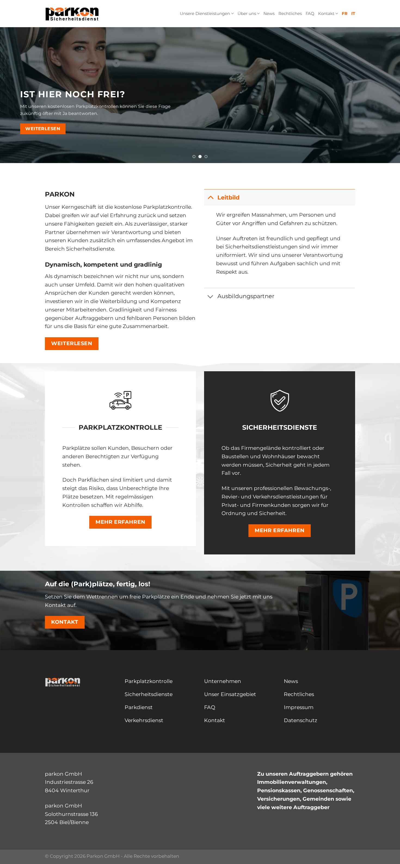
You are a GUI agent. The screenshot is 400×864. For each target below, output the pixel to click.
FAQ (310, 13)
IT (353, 13)
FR (344, 13)
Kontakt (326, 13)
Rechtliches (290, 13)
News (269, 13)
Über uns (247, 13)
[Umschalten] (210, 197)
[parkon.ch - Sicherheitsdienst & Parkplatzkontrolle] (72, 13)
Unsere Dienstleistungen (205, 13)
